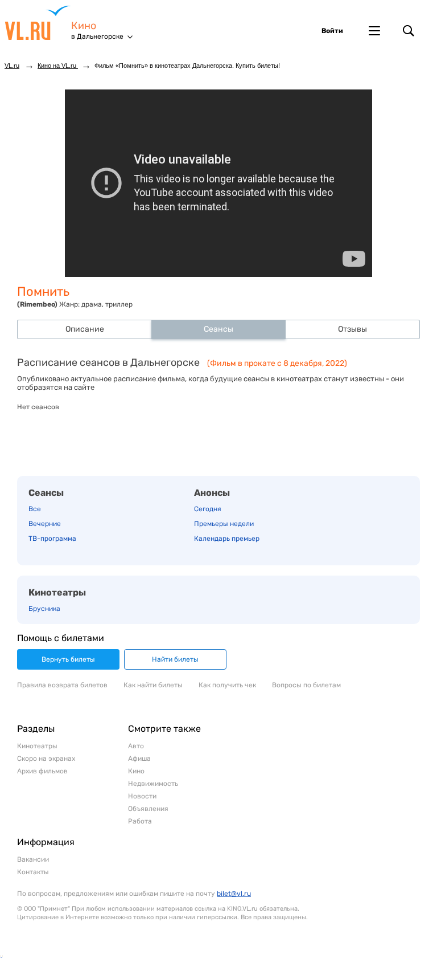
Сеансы (46, 492)
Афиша (139, 759)
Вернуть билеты (68, 659)
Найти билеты (175, 659)
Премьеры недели (224, 524)
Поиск (408, 31)
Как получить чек (227, 685)
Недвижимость (153, 784)
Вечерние (44, 524)
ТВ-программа (52, 539)
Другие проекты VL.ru (374, 31)
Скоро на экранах (46, 759)
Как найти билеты (153, 685)
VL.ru (38, 23)
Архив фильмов (42, 771)
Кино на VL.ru (58, 65)
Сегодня (207, 509)
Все (34, 509)
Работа (140, 821)
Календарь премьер (226, 539)
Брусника (44, 609)
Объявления (148, 809)
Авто (136, 746)
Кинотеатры (57, 592)
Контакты (33, 872)
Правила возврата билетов (62, 685)
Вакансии (33, 859)
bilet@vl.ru (234, 894)
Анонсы (212, 492)
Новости (142, 796)
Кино (83, 26)
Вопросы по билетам (306, 685)
